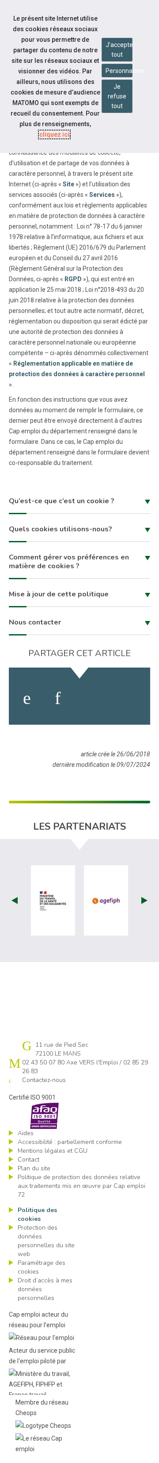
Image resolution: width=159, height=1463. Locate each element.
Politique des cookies (37, 1214)
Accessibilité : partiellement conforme (70, 1142)
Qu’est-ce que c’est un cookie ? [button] (61, 501)
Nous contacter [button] (35, 622)
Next (144, 900)
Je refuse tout (117, 96)
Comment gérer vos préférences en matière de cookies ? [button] (69, 561)
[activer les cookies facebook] (27, 698)
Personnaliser (119, 70)
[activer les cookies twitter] (91, 698)
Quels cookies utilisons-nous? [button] (60, 529)
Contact (28, 1159)
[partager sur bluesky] (129, 698)
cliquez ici (54, 134)
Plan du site (34, 1168)
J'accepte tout (119, 49)
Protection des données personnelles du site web (46, 1240)
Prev (14, 900)
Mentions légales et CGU (52, 1151)
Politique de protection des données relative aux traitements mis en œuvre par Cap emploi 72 (81, 1186)
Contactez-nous (44, 1080)
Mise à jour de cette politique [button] (59, 594)
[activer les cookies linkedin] (57, 698)
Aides (26, 1133)
